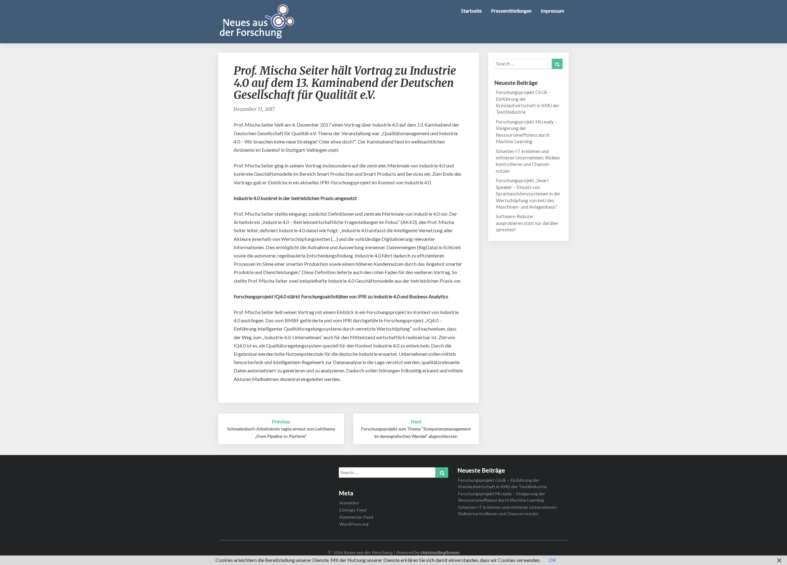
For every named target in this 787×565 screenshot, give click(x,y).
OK (552, 560)
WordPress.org (354, 524)
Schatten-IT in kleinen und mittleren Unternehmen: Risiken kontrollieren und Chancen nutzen (528, 161)
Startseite (471, 11)
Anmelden (349, 502)
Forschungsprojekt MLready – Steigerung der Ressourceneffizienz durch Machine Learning (526, 131)
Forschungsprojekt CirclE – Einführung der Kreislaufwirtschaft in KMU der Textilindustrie (528, 102)
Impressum (552, 11)
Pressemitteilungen (511, 11)
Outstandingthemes (440, 552)
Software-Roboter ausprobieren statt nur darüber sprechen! (527, 223)
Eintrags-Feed (352, 509)
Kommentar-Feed (356, 517)
